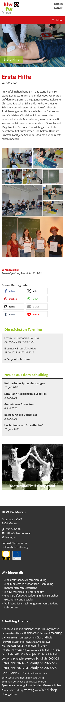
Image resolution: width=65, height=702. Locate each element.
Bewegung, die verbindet (20, 414)
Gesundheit (44, 637)
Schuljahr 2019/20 (24, 658)
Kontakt (58, 7)
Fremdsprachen (27, 637)
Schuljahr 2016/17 (13, 654)
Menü (59, 20)
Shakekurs (31, 677)
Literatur (45, 641)
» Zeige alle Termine (17, 359)
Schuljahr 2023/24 (15, 668)
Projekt (42, 645)
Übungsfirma (9, 694)
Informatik (7, 641)
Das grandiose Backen (12, 633)
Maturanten (9, 645)
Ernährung (55, 633)
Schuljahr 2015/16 (50, 650)
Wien (38, 690)
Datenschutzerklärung (15, 547)
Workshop (49, 689)
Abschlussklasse (12, 629)
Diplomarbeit (31, 632)
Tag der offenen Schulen (47, 685)
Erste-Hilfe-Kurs (10, 273)
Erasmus (44, 633)
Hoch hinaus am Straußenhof (23, 425)
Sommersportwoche (13, 681)
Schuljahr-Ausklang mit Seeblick (25, 393)
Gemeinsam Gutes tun (19, 404)
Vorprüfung (16, 690)
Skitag (41, 677)
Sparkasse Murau (36, 681)
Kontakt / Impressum (14, 543)
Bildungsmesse (50, 629)
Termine (58, 3)
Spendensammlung (13, 685)
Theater (5, 690)
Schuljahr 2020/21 (47, 658)
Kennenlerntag (22, 641)
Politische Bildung (26, 645)
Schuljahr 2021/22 (15, 663)
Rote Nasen (33, 650)
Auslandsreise (32, 629)
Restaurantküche (14, 650)
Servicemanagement (13, 677)
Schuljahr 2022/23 (31, 273)
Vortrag (29, 690)
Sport (28, 685)
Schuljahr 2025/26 (16, 673)
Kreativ (35, 641)
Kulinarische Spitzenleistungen (24, 383)
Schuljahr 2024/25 (43, 667)
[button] (13, 291)
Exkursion (9, 637)
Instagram (10, 537)
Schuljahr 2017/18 (36, 654)
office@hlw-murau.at (17, 533)
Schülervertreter (39, 673)
